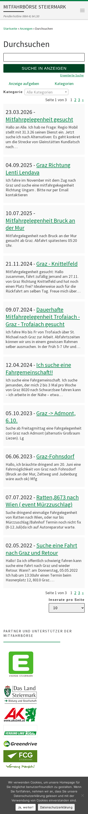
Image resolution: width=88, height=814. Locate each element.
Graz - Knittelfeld (57, 263)
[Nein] (82, 795)
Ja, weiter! (25, 807)
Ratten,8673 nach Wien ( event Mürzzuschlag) (42, 500)
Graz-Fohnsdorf (55, 456)
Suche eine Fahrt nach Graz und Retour (41, 549)
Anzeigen (26, 29)
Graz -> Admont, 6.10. (41, 416)
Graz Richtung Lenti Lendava (38, 168)
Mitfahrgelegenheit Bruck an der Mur (40, 224)
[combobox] (46, 92)
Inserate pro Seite (67, 600)
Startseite (10, 29)
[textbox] (46, 92)
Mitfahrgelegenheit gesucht (39, 119)
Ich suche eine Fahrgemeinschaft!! (38, 368)
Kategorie (13, 92)
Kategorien (64, 83)
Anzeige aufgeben (24, 83)
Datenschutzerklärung (56, 807)
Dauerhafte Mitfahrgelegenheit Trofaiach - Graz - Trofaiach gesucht (43, 317)
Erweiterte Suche (72, 75)
